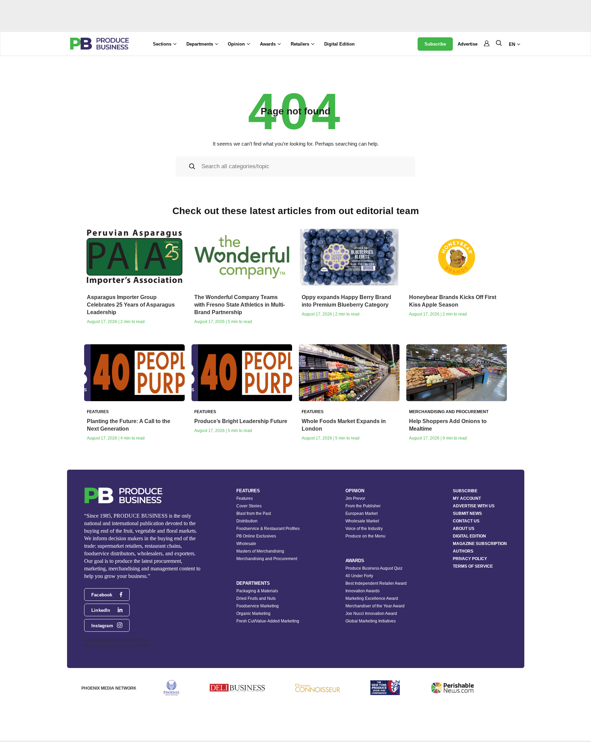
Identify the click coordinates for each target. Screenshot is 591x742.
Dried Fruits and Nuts (256, 598)
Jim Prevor (355, 498)
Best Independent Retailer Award (376, 583)
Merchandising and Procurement (266, 558)
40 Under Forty (359, 575)
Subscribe (435, 44)
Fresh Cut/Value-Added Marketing (267, 621)
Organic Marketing (253, 613)
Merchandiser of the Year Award (375, 606)
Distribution (247, 521)
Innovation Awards (362, 591)
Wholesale (246, 543)
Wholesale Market (362, 521)
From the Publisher (363, 506)
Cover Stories (249, 506)
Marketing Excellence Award (371, 598)
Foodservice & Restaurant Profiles (268, 528)
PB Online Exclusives (256, 536)
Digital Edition (339, 44)
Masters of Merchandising (260, 551)
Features (244, 498)
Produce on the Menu (365, 536)
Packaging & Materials (257, 591)
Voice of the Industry (364, 528)
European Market (361, 513)
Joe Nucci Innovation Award (371, 613)
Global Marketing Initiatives (370, 621)
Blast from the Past (253, 513)
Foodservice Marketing (257, 606)
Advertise (467, 44)
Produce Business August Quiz (374, 568)
